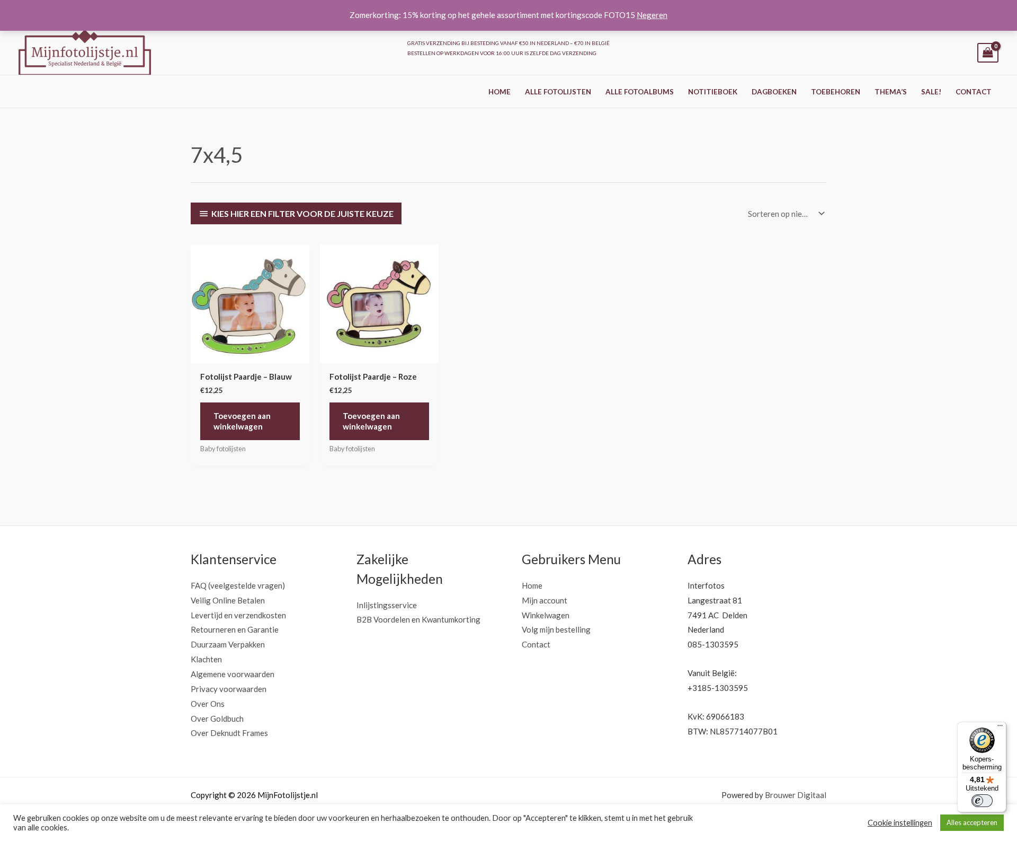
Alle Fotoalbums (639, 91)
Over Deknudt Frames (229, 733)
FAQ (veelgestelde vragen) (238, 585)
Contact (974, 91)
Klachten (206, 659)
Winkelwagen (545, 615)
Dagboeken (774, 91)
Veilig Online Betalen (228, 600)
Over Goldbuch (217, 718)
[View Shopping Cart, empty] (987, 53)
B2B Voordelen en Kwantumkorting (418, 619)
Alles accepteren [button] (972, 822)
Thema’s (891, 91)
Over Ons (208, 703)
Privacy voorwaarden (228, 689)
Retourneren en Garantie (235, 629)
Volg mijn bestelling (556, 629)
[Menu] (1000, 728)
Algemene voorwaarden (232, 674)
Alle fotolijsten (558, 91)
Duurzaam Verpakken (228, 644)
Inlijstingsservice (386, 605)
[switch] (982, 800)
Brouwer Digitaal (795, 795)
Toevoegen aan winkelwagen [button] (242, 421)
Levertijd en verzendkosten (238, 615)
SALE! (931, 91)
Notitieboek (712, 91)
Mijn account (544, 600)
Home (499, 91)
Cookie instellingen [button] (900, 822)
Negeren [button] (652, 15)
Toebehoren (835, 91)
